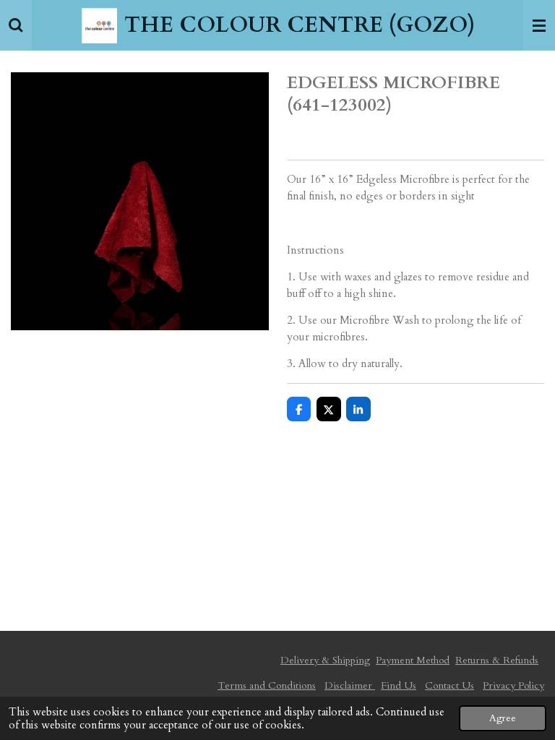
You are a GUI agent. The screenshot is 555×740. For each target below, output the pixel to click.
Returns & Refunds (496, 660)
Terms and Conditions (267, 685)
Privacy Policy (513, 685)
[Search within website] (16, 25)
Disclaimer (349, 685)
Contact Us (449, 685)
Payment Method (412, 660)
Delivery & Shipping (325, 660)
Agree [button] (502, 718)
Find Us (398, 685)
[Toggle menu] (539, 25)
